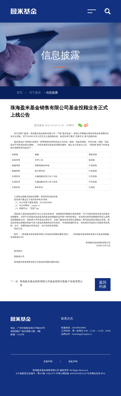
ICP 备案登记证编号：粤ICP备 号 (37, 373)
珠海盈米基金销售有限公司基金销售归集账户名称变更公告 (51, 283)
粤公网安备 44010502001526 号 (73, 373)
